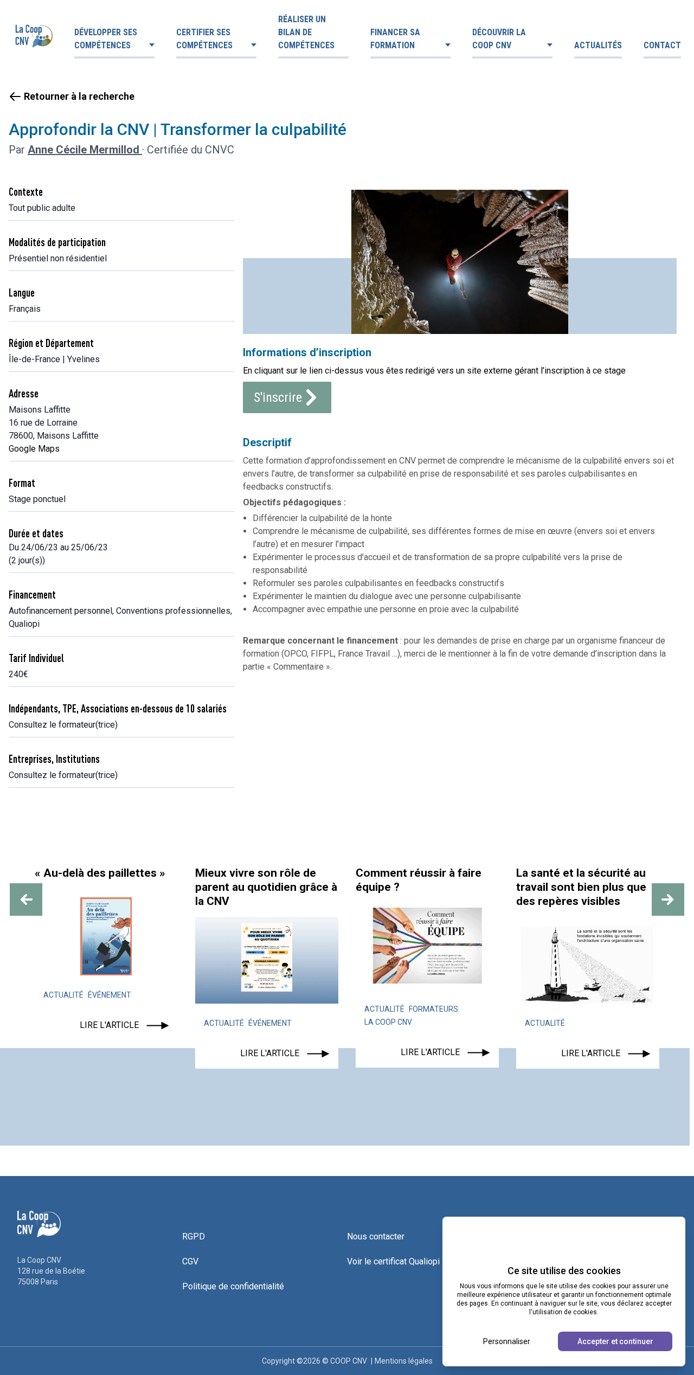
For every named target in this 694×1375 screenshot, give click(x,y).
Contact (662, 45)
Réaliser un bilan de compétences (306, 32)
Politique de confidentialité (233, 1286)
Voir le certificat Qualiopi (393, 1261)
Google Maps (34, 449)
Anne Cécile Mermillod (85, 149)
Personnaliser (506, 1341)
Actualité (63, 995)
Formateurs (433, 1009)
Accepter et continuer (615, 1341)
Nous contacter (375, 1236)
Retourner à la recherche (79, 96)
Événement (109, 995)
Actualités (598, 45)
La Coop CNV (388, 1022)
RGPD (193, 1236)
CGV (190, 1261)
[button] (26, 899)
